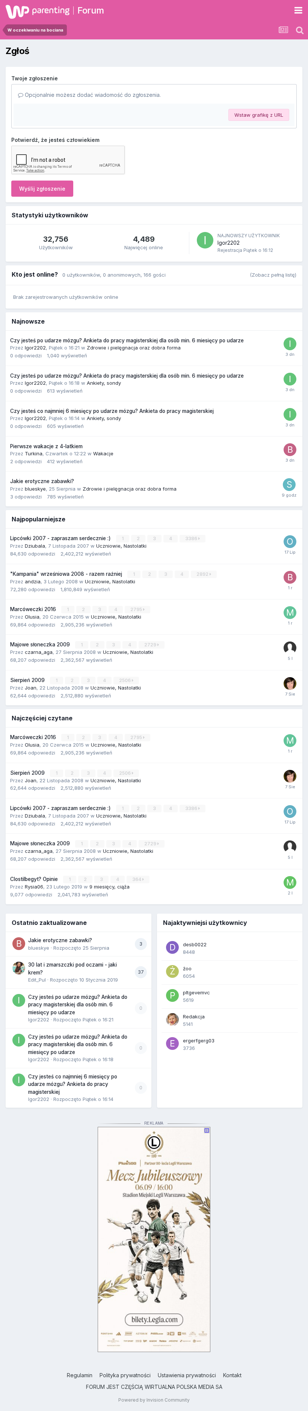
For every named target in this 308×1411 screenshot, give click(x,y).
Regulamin (79, 1375)
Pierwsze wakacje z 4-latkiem (46, 446)
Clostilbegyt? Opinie (34, 879)
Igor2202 (228, 242)
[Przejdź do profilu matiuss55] (290, 882)
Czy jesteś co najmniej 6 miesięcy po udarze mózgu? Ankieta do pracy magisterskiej (112, 411)
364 (137, 879)
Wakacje (103, 453)
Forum (90, 10)
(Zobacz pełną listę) (273, 275)
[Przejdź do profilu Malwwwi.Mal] (290, 612)
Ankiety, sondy (104, 383)
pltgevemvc (196, 992)
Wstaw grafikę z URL (258, 115)
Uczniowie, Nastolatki (121, 546)
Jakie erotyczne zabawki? (42, 481)
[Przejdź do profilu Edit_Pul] (18, 968)
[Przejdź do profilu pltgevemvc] (172, 995)
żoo (187, 968)
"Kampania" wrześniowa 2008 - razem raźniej (67, 574)
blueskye (35, 489)
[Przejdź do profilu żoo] (172, 971)
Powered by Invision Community (154, 1400)
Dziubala (35, 546)
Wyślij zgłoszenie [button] (42, 188)
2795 (136, 609)
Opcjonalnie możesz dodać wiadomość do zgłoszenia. (92, 95)
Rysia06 (34, 887)
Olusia (32, 617)
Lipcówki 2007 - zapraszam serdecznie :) (61, 538)
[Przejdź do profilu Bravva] (290, 449)
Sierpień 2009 (28, 680)
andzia (33, 581)
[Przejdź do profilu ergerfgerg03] (172, 1043)
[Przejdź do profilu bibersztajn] (290, 577)
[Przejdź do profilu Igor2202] (205, 240)
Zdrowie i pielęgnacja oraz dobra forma (134, 348)
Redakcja (194, 1016)
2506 (125, 680)
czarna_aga (39, 652)
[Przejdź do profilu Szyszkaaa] (289, 484)
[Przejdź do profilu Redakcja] (172, 1019)
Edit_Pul (37, 980)
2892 (203, 574)
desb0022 (195, 944)
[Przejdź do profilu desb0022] (172, 947)
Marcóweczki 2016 (33, 609)
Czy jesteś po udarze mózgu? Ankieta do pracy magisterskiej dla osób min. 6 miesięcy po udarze (127, 340)
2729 (150, 645)
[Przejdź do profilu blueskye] (18, 943)
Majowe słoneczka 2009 (40, 645)
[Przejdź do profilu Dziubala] (290, 683)
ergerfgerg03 (198, 1041)
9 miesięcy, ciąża (109, 887)
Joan (30, 688)
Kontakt (232, 1375)
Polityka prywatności (125, 1375)
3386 (191, 538)
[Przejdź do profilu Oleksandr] (290, 541)
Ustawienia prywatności (187, 1375)
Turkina (33, 453)
